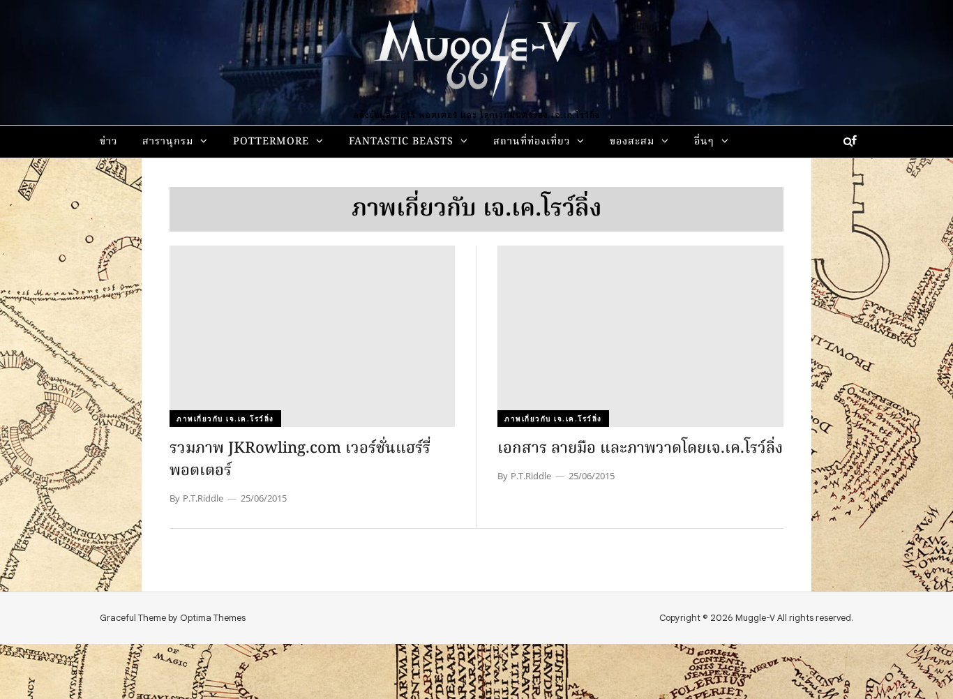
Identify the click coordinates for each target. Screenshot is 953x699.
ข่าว (108, 142)
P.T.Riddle (203, 498)
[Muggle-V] (476, 55)
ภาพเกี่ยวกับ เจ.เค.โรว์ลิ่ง (225, 418)
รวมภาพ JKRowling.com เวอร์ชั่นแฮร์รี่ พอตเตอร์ (300, 460)
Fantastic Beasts (401, 142)
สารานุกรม (167, 142)
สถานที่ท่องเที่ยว (531, 142)
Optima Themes (213, 618)
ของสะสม (632, 142)
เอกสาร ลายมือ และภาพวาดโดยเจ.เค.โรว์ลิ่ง (640, 449)
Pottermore (271, 142)
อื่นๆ (704, 142)
